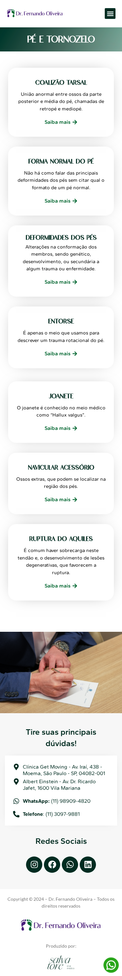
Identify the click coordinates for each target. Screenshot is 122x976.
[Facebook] (52, 864)
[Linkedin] (88, 864)
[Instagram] (34, 864)
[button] (110, 13)
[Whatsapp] (70, 864)
